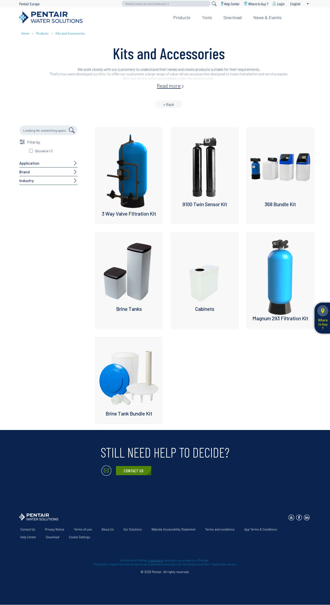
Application (29, 163)
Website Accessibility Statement (173, 529)
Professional (271, 9)
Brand (24, 171)
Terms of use (83, 529)
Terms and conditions (220, 529)
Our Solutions (132, 529)
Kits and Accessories (70, 33)
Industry (26, 180)
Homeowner (241, 9)
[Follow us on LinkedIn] (307, 517)
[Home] (92, 17)
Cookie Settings (79, 537)
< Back (168, 104)
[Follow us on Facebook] (299, 517)
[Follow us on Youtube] (291, 517)
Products (181, 17)
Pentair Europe (29, 3)
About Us (107, 529)
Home (25, 33)
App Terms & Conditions (260, 529)
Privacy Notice (54, 529)
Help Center (232, 3)
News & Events (267, 17)
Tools (207, 17)
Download (232, 17)
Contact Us (133, 470)
